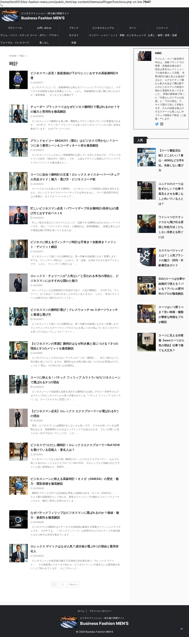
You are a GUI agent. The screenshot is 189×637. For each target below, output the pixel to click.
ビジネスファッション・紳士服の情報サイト (102, 618)
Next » (73, 584)
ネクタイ (74, 35)
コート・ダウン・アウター (44, 35)
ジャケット (162, 27)
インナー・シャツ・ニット (103, 35)
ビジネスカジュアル (103, 27)
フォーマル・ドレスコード (14, 42)
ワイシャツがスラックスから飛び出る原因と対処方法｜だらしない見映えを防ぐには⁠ (171, 227)
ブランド (74, 27)
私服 (73, 42)
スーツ (132, 27)
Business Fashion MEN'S (43, 18)
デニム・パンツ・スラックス (14, 36)
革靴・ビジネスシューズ (133, 35)
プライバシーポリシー (100, 611)
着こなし (44, 42)
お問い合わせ (44, 27)
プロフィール (15, 27)
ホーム (81, 611)
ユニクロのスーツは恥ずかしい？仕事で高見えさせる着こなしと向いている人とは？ (171, 193)
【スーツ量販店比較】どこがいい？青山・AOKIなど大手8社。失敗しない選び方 (171, 160)
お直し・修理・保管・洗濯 (162, 35)
